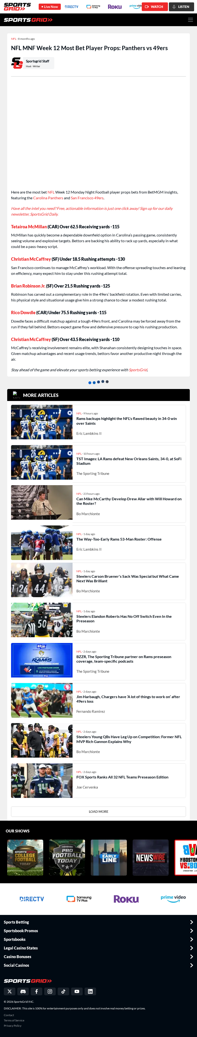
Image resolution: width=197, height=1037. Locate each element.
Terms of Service (14, 1020)
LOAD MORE (98, 811)
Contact (9, 1015)
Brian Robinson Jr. (28, 286)
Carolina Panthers (48, 197)
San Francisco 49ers (87, 197)
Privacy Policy (12, 1025)
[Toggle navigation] (190, 20)
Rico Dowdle (23, 312)
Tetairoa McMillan (29, 226)
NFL (51, 192)
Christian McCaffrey (31, 259)
